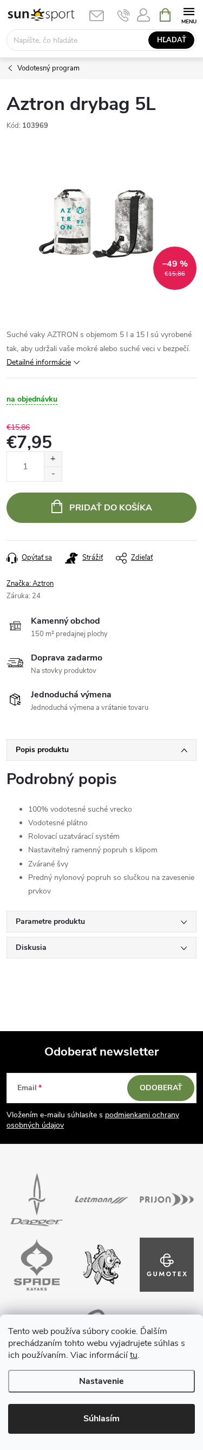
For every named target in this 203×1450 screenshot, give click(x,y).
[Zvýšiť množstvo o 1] (53, 459)
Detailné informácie (38, 362)
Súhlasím (101, 1419)
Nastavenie (101, 1381)
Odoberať (161, 1088)
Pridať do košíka (110, 508)
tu (133, 1355)
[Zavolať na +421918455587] (123, 15)
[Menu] (188, 14)
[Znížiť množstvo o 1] (53, 474)
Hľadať (171, 40)
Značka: (30, 583)
